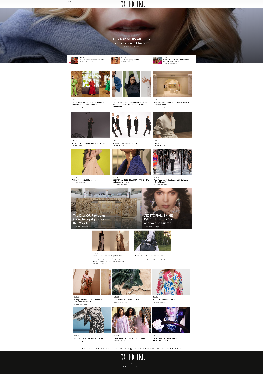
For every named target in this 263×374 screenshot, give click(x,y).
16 (113, 348)
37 (165, 348)
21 (126, 348)
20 (123, 348)
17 (116, 348)
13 (106, 348)
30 (148, 348)
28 (143, 348)
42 (177, 348)
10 (99, 348)
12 (103, 348)
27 (140, 348)
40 (172, 348)
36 (163, 348)
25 (135, 348)
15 (111, 348)
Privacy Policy (131, 366)
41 (175, 348)
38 (168, 348)
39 (170, 348)
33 (155, 348)
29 (145, 348)
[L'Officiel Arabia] (131, 4)
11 (101, 348)
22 (128, 348)
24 (133, 348)
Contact (138, 366)
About (124, 366)
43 (180, 348)
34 (158, 348)
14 (108, 348)
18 (118, 348)
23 (131, 348)
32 (153, 348)
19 (121, 348)
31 (150, 348)
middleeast (185, 2)
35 (160, 348)
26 (138, 348)
